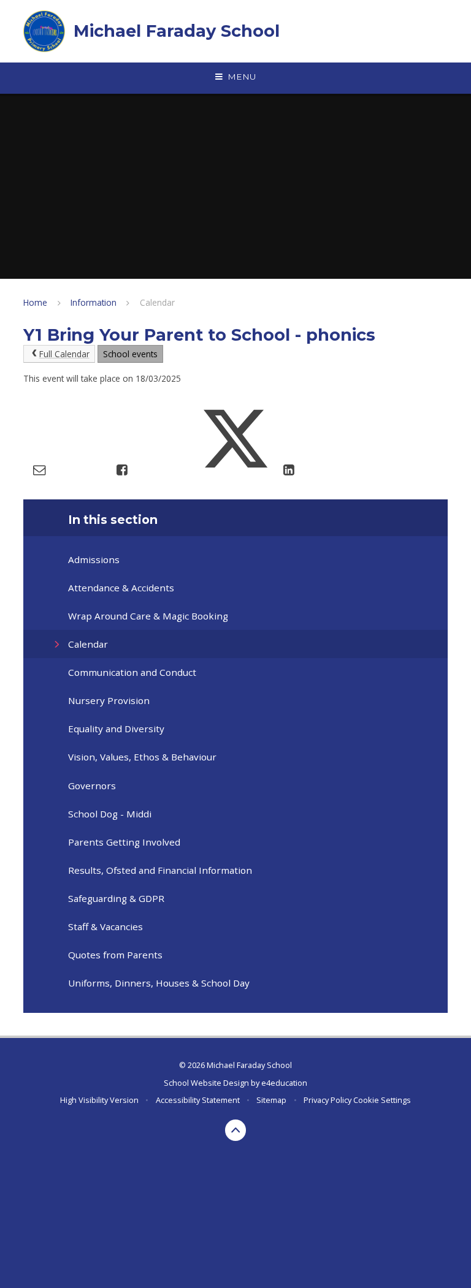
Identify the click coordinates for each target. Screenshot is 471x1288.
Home (35, 302)
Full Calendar (64, 354)
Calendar (157, 302)
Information (94, 302)
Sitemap (271, 1099)
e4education (284, 1082)
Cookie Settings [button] (382, 1099)
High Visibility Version (99, 1099)
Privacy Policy (327, 1099)
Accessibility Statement (198, 1099)
